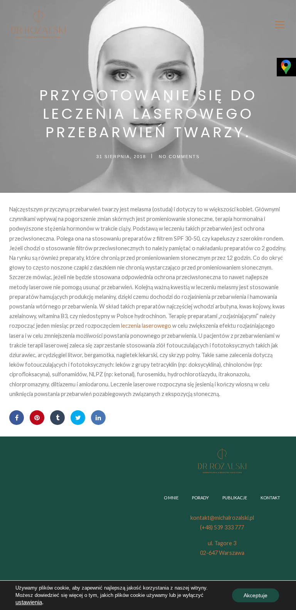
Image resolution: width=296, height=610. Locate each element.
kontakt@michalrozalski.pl (222, 517)
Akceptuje (255, 595)
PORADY (200, 497)
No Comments (179, 156)
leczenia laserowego (146, 325)
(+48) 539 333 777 (222, 527)
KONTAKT (270, 497)
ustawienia (28, 602)
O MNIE (171, 497)
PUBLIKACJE (234, 497)
